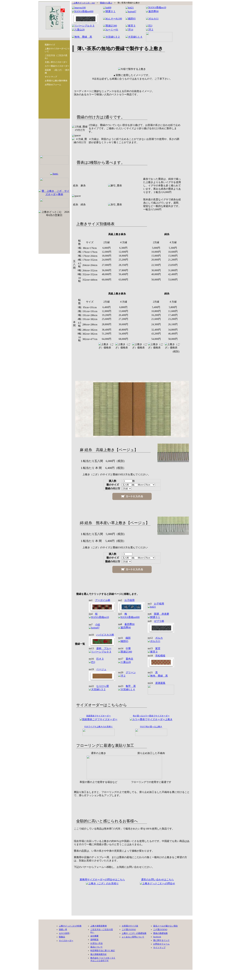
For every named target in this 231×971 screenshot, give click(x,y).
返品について (96, 947)
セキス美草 (64, 933)
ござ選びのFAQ (129, 929)
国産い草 (63, 929)
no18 (156, 655)
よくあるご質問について (133, 937)
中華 (128, 648)
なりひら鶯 (102, 686)
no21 (153, 672)
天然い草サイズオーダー (56, 62)
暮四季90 (129, 624)
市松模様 (160, 655)
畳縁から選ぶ (106, 3)
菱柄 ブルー (103, 648)
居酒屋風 (160, 683)
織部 (128, 638)
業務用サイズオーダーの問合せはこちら (102, 879)
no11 (124, 638)
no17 (125, 658)
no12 (155, 638)
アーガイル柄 (102, 600)
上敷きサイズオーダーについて (57, 50)
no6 (158, 614)
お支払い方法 (96, 943)
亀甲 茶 (131, 686)
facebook (157, 937)
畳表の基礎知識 (160, 933)
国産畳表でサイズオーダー (98, 716)
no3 (156, 603)
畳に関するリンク (161, 940)
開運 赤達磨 (161, 614)
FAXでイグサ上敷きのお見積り (98, 726)
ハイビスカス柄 (105, 634)
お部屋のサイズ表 (130, 926)
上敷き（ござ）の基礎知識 (134, 933)
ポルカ (159, 638)
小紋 (97, 624)
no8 (126, 624)
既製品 (62, 937)
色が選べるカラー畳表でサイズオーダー (151, 716)
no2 (126, 600)
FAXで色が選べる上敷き (151, 726)
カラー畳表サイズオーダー (57, 66)
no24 (156, 683)
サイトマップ (51, 77)
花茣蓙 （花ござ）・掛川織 (57, 71)
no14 (124, 648)
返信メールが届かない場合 (165, 926)
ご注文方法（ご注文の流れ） (56, 56)
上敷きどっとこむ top (83, 3)
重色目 (129, 658)
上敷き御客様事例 (98, 926)
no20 (127, 672)
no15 (154, 648)
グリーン (131, 672)
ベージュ (101, 669)
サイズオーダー (66, 941)
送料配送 (94, 939)
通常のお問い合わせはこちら (157, 879)
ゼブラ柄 (159, 621)
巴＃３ (100, 658)
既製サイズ (50, 44)
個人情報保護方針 (98, 954)
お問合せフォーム (53, 84)
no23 (127, 686)
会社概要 (94, 936)
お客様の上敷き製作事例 (56, 80)
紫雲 (157, 648)
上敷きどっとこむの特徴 (70, 926)
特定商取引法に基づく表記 (102, 950)
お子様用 (129, 600)
